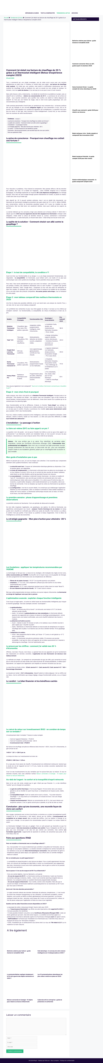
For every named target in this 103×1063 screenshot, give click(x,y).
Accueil (6, 17)
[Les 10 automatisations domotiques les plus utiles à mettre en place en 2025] (52, 971)
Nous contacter (55, 1060)
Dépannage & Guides (32, 13)
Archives (75, 13)
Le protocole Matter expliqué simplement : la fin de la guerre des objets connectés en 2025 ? (20, 976)
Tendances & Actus (63, 13)
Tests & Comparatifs (48, 13)
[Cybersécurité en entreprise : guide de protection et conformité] (52, 996)
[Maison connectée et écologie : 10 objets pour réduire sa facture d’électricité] (21, 996)
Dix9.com (47, 1060)
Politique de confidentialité (67, 1060)
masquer (17, 118)
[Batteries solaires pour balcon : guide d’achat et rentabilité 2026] (21, 947)
